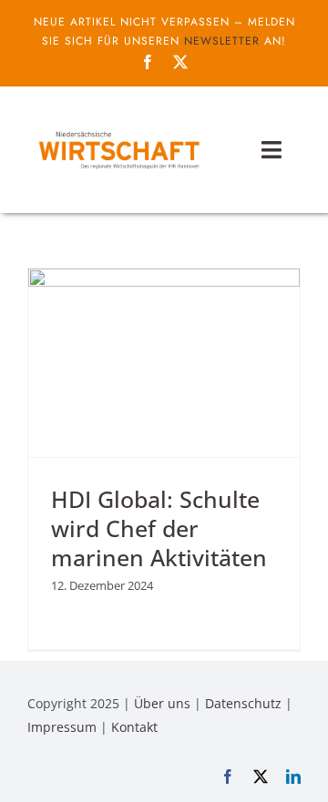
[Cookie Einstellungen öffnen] (32, 778)
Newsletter (222, 41)
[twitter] (180, 62)
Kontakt (134, 727)
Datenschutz (243, 703)
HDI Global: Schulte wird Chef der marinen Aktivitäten (159, 528)
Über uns (162, 703)
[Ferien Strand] (118, 131)
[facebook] (147, 62)
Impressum (62, 727)
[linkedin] (293, 776)
